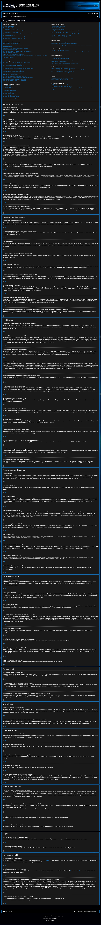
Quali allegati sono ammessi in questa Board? (62, 78)
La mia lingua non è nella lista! (10, 49)
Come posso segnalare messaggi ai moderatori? (14, 76)
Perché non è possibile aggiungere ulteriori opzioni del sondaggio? (18, 68)
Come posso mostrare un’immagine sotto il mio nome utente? (17, 51)
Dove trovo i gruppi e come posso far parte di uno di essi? (65, 30)
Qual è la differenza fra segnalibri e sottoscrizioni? (63, 68)
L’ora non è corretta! (7, 46)
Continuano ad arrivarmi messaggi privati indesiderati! (64, 43)
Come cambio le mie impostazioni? (11, 43)
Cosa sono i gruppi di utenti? (58, 29)
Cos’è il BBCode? (7, 85)
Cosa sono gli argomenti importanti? (11, 95)
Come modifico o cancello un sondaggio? (12, 70)
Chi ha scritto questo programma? (59, 84)
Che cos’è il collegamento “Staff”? (59, 36)
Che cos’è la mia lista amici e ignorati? (60, 50)
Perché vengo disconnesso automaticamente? (14, 36)
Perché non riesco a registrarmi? (10, 29)
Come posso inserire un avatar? (10, 52)
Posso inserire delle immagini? (10, 90)
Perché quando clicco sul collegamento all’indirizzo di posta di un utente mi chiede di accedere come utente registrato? (25, 56)
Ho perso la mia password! (9, 35)
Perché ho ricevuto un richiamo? (10, 74)
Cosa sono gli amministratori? (58, 26)
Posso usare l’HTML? (8, 87)
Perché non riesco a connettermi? (11, 32)
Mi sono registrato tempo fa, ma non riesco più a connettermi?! (17, 33)
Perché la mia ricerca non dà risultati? (60, 58)
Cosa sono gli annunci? (8, 93)
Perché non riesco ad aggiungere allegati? (13, 73)
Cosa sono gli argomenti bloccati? (11, 96)
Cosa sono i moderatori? (57, 27)
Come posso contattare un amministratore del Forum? (64, 91)
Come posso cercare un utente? (59, 61)
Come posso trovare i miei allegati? (59, 79)
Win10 (44, 915)
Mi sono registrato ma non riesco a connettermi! (14, 30)
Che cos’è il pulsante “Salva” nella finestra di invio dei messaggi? (18, 77)
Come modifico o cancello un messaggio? (12, 64)
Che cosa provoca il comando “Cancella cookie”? (14, 38)
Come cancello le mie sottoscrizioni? (60, 72)
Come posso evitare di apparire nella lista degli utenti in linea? (17, 45)
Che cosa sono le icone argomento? (11, 98)
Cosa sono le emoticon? (8, 89)
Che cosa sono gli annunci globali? (11, 92)
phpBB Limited (45, 860)
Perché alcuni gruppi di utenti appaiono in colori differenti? (65, 33)
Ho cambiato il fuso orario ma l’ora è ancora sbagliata (15, 48)
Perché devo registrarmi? (9, 26)
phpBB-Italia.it (55, 918)
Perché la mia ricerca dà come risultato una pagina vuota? (65, 60)
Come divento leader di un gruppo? (59, 32)
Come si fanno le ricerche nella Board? (60, 57)
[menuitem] (16, 13)
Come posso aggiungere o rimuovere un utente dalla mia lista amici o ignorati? (70, 51)
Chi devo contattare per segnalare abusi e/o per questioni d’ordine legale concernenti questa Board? (73, 88)
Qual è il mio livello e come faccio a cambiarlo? (14, 54)
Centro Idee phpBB (75, 871)
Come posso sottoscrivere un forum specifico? (62, 71)
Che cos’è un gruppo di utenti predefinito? (61, 35)
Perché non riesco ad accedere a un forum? (13, 71)
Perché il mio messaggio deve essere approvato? (14, 79)
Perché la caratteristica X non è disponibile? (61, 86)
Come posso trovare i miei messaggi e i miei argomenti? (64, 63)
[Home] (10, 5)
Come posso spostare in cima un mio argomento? (14, 80)
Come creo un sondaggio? (9, 67)
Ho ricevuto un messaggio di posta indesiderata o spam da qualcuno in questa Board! (71, 45)
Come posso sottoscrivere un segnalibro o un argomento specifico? (67, 69)
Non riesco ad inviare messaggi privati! (60, 42)
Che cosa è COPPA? (8, 27)
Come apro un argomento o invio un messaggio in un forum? (17, 62)
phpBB (44, 916)
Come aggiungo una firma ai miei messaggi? (13, 65)
